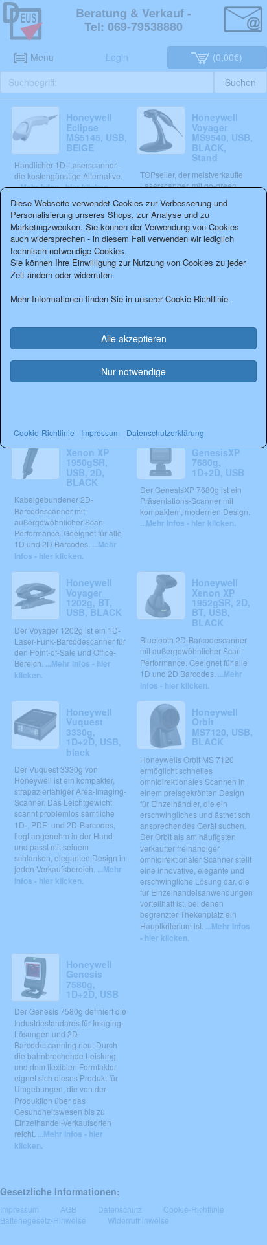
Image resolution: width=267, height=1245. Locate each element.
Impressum (100, 432)
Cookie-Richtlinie (44, 432)
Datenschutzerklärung (165, 432)
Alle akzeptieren (134, 338)
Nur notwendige (133, 371)
